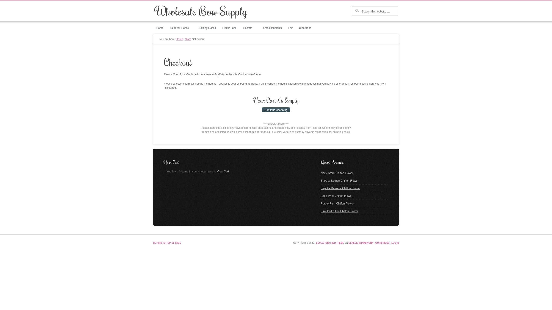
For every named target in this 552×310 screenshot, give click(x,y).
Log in (395, 242)
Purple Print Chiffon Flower (337, 203)
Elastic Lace (229, 27)
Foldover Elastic (178, 28)
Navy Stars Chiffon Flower (337, 173)
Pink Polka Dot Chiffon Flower (339, 211)
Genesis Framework (360, 242)
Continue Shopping (276, 110)
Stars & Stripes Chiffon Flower (339, 180)
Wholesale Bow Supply (201, 11)
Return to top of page (167, 242)
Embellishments (272, 27)
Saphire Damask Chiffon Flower (340, 188)
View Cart (223, 171)
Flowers (246, 28)
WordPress (382, 242)
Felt (290, 27)
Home (159, 27)
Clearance (305, 27)
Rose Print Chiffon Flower (336, 196)
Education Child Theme (330, 242)
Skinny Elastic (207, 27)
